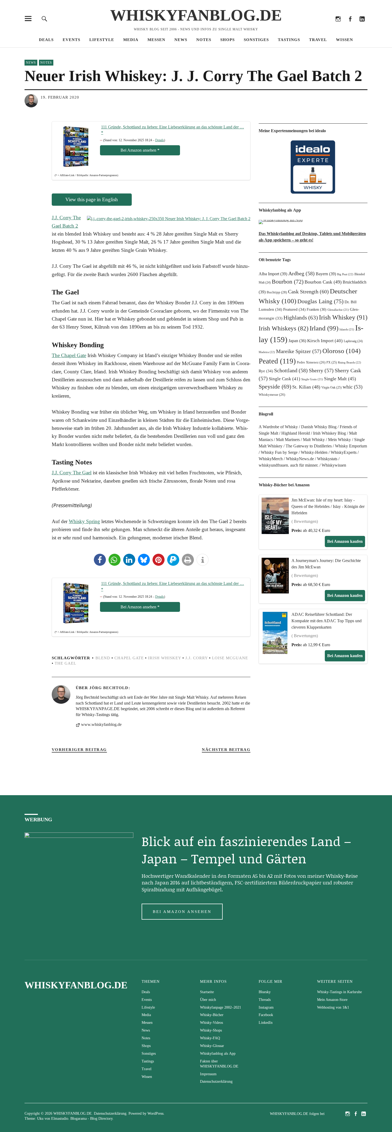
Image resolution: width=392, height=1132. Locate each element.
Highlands (300, 317)
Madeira (267, 352)
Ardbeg (301, 273)
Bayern (326, 273)
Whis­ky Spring (84, 521)
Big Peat (345, 274)
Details (159, 140)
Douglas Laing (320, 301)
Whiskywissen (334, 465)
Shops (227, 40)
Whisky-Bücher (211, 1015)
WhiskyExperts (344, 452)
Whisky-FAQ (210, 1038)
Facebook (266, 1015)
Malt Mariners (288, 439)
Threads (265, 1000)
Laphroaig (353, 341)
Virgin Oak (331, 387)
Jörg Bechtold (108, 688)
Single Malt (340, 378)
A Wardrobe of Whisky (278, 426)
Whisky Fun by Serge (279, 452)
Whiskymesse (272, 395)
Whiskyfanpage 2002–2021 (220, 1007)
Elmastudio (59, 1119)
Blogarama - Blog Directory (91, 1119)
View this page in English (91, 199)
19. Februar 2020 (60, 97)
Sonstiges (256, 40)
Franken (316, 310)
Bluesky (265, 992)
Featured (294, 309)
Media (130, 40)
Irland (324, 328)
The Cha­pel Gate (69, 355)
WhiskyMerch (271, 458)
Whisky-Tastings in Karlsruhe (339, 992)
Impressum (208, 1074)
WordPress (155, 1113)
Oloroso (341, 350)
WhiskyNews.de (300, 458)
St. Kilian (306, 387)
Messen (156, 40)
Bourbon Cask (323, 282)
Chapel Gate (129, 658)
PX (331, 362)
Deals (46, 40)
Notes (203, 40)
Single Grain (312, 379)
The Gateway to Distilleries (309, 446)
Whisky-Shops (211, 1030)
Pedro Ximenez (311, 362)
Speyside (275, 386)
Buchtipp (277, 292)
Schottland (291, 370)
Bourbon (287, 281)
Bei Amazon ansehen (182, 911)
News (180, 40)
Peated (277, 361)
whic (352, 387)
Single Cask (284, 378)
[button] (100, 560)
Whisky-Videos (211, 1023)
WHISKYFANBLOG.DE (196, 15)
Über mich (208, 1000)
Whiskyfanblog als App (217, 1054)
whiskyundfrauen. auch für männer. (288, 465)
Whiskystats (327, 458)
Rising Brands (349, 362)
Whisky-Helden (314, 452)
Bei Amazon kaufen (345, 541)
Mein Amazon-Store (332, 1000)
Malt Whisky (314, 439)
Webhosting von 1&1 (333, 1007)
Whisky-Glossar (212, 1046)
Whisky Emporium (351, 446)
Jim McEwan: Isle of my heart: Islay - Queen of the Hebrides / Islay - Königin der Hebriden (328, 506)
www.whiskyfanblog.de (101, 724)
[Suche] (44, 18)
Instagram (266, 1007)
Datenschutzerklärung (216, 1082)
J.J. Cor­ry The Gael (71, 472)
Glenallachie (338, 309)
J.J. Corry (196, 658)
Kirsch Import (325, 340)
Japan (297, 340)
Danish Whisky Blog (319, 426)
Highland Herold (295, 433)
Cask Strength (308, 291)
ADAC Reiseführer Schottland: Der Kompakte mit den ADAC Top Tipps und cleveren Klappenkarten (326, 620)
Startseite (207, 992)
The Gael (65, 663)
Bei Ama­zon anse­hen (140, 150)
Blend (102, 658)
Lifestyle (101, 40)
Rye (266, 371)
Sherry (321, 370)
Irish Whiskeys (284, 328)
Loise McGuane (230, 658)
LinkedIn (266, 1023)
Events (71, 40)
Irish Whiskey (164, 658)
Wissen (344, 40)
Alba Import (273, 273)
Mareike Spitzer (298, 351)
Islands (346, 329)
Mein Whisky (339, 439)
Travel (318, 40)
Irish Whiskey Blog (329, 433)
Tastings (289, 40)
